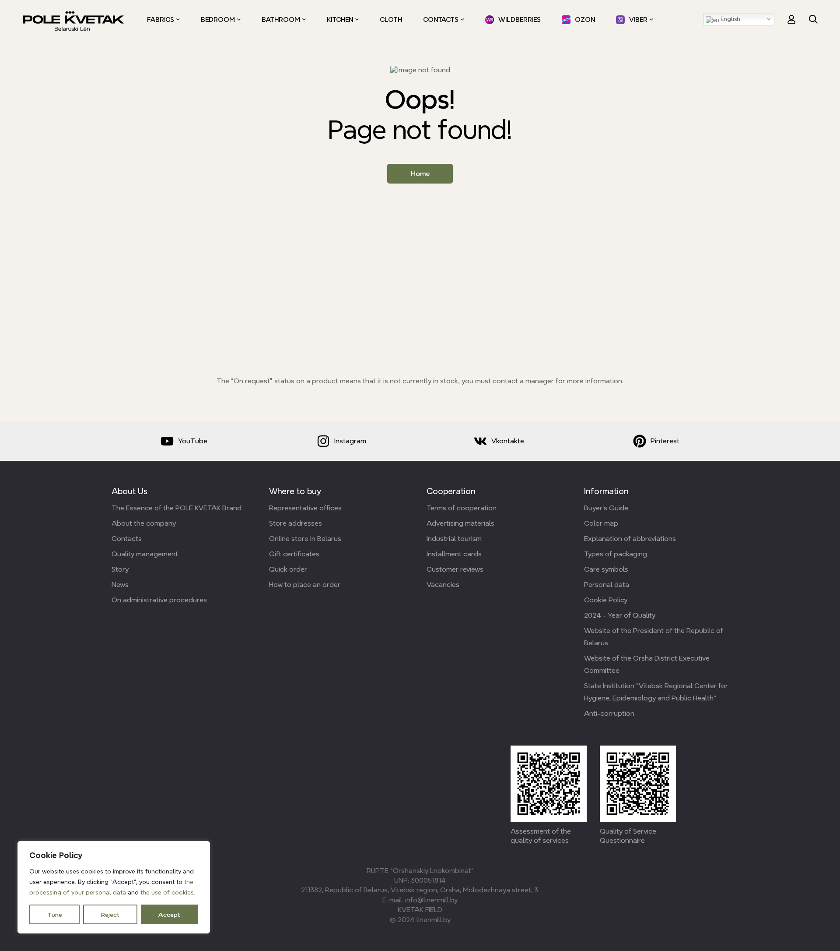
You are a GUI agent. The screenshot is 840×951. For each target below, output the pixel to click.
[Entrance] (791, 19)
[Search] (813, 19)
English (729, 19)
